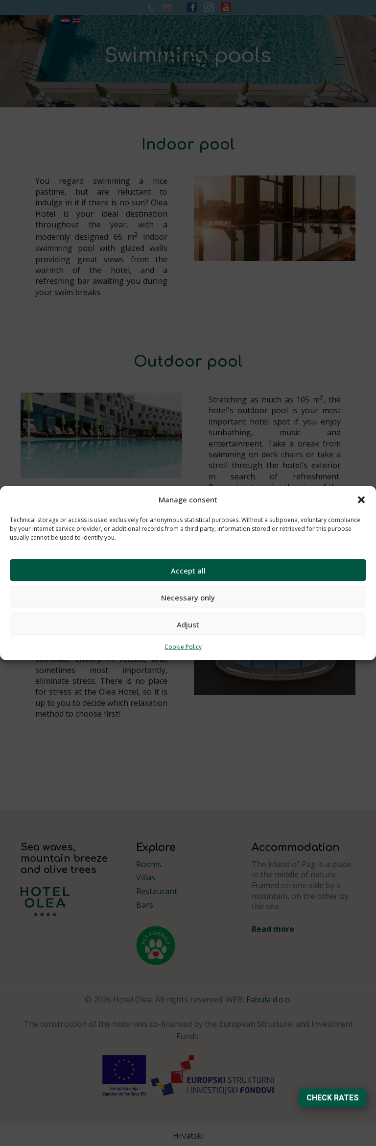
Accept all (188, 570)
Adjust (188, 624)
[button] (361, 499)
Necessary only (188, 597)
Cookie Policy (183, 647)
